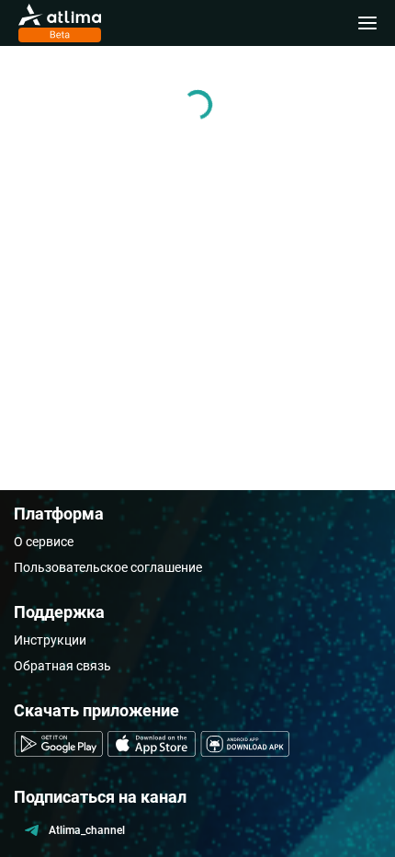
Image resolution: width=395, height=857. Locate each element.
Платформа (59, 513)
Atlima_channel (87, 830)
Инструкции (50, 640)
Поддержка (59, 612)
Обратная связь (62, 665)
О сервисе (43, 541)
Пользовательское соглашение (108, 567)
